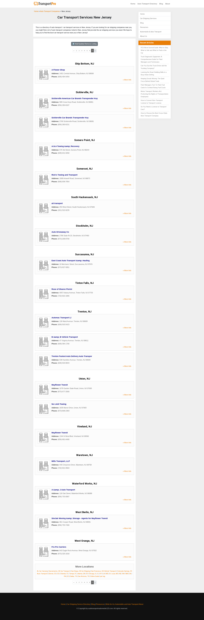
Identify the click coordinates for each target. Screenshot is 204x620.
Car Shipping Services (148, 18)
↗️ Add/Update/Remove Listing (84, 44)
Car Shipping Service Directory (78, 604)
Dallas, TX (73, 576)
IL (98, 574)
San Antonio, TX (83, 576)
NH (123, 574)
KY (101, 574)
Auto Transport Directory (147, 4)
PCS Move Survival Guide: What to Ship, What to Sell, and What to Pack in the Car (154, 50)
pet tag (102, 576)
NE (120, 574)
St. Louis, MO (113, 574)
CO (58, 574)
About (167, 4)
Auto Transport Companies (50, 11)
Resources (144, 27)
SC (68, 576)
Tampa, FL (72, 574)
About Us (143, 36)
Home (132, 4)
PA (65, 576)
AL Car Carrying (42, 571)
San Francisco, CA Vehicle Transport (103, 571)
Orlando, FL (64, 574)
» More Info (127, 80)
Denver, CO (52, 574)
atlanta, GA (81, 574)
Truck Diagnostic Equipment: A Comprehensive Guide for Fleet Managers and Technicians (151, 59)
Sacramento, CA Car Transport (59, 571)
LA (104, 574)
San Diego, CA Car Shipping (80, 571)
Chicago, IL (92, 574)
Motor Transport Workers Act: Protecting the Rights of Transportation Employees (154, 94)
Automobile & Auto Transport (150, 32)
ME (107, 574)
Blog (161, 4)
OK (130, 574)
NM (127, 574)
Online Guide (94, 576)
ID (87, 574)
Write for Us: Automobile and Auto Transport (122, 604)
